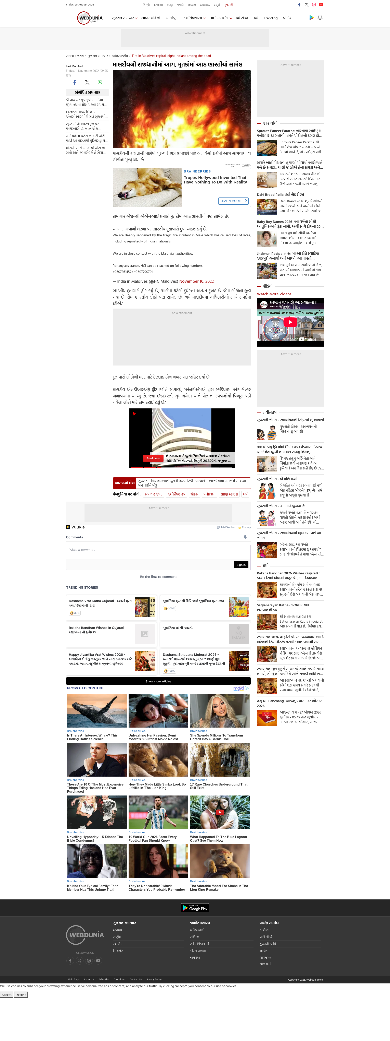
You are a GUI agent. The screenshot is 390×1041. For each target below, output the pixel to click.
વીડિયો (287, 18)
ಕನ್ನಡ (217, 4)
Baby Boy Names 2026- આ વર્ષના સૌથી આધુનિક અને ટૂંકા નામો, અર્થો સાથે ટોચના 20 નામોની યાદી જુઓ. (289, 224)
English (158, 4)
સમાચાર (117, 930)
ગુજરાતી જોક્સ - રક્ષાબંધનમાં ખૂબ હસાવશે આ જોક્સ (289, 535)
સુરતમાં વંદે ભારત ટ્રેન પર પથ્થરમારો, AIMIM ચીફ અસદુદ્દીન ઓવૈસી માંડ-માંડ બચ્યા (84, 126)
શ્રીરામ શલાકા (198, 950)
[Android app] (195, 908)
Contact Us (136, 979)
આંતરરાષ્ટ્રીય (120, 55)
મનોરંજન (209, 494)
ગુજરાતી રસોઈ (268, 944)
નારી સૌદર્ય (266, 937)
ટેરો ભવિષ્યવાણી (199, 944)
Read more (153, 458)
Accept (7, 994)
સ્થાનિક (117, 944)
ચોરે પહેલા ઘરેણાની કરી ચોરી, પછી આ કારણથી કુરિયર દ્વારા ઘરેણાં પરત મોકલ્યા (86, 138)
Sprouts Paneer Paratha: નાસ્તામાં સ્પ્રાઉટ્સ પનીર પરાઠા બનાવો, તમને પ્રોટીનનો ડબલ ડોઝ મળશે (289, 133)
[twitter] (307, 4)
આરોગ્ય (264, 930)
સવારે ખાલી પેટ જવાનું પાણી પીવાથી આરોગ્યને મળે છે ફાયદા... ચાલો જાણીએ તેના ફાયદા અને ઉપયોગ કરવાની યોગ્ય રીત (289, 165)
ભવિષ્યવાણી (197, 930)
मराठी (180, 4)
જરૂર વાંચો (270, 123)
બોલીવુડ (171, 18)
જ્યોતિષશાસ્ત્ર (192, 18)
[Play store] (312, 17)
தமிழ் (170, 4)
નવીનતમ (270, 412)
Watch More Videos (274, 294)
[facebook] (300, 4)
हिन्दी (146, 4)
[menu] (70, 18)
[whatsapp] (100, 82)
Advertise (104, 979)
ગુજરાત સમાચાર (123, 18)
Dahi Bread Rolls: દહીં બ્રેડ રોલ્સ (280, 194)
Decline (21, 994)
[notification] (320, 17)
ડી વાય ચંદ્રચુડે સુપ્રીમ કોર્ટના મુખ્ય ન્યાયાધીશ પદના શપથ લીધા (85, 102)
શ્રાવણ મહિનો (150, 18)
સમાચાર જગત (75, 55)
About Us (89, 979)
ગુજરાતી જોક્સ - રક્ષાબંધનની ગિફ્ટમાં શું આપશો (290, 420)
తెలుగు (192, 4)
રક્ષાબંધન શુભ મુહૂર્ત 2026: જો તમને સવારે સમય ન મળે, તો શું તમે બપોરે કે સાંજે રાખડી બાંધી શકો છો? (290, 671)
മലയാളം (205, 4)
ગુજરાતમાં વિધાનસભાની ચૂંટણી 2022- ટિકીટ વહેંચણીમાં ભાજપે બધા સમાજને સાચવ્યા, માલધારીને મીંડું (192, 483)
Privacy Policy (153, 979)
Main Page (73, 979)
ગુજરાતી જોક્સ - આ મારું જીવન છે (280, 506)
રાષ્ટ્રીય (117, 937)
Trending (271, 18)
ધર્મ (256, 18)
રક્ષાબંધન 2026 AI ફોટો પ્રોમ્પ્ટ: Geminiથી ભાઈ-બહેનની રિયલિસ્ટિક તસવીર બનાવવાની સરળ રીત (290, 639)
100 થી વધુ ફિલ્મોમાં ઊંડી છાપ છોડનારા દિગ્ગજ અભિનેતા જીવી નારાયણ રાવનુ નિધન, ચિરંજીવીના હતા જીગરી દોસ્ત (289, 449)
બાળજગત (265, 957)
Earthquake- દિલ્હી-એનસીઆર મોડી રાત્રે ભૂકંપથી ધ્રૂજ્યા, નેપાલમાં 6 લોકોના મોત (87, 114)
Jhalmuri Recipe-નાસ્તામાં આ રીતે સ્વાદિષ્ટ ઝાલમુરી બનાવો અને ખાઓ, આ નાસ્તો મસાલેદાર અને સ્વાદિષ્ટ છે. (288, 256)
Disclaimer (119, 979)
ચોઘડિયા (195, 957)
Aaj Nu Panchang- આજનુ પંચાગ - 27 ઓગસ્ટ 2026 (289, 703)
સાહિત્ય (264, 950)
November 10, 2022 (196, 281)
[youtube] (321, 4)
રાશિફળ (194, 937)
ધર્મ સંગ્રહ (242, 18)
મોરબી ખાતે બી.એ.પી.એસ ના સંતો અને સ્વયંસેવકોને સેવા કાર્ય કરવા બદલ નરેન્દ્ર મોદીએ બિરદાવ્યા (86, 150)
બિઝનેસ (118, 950)
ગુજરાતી (228, 4)
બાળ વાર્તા (265, 964)
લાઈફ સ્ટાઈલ (218, 18)
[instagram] (314, 4)
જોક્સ (194, 494)
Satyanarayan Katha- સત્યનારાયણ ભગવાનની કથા (283, 607)
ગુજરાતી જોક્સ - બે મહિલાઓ (277, 479)
